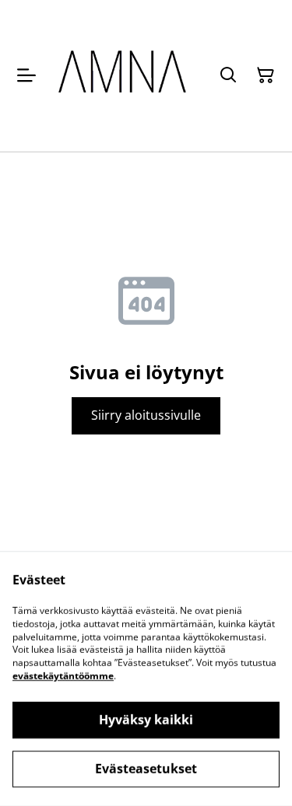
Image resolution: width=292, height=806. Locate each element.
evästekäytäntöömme (63, 675)
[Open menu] (26, 75)
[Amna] (124, 76)
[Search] (228, 75)
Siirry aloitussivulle (146, 415)
